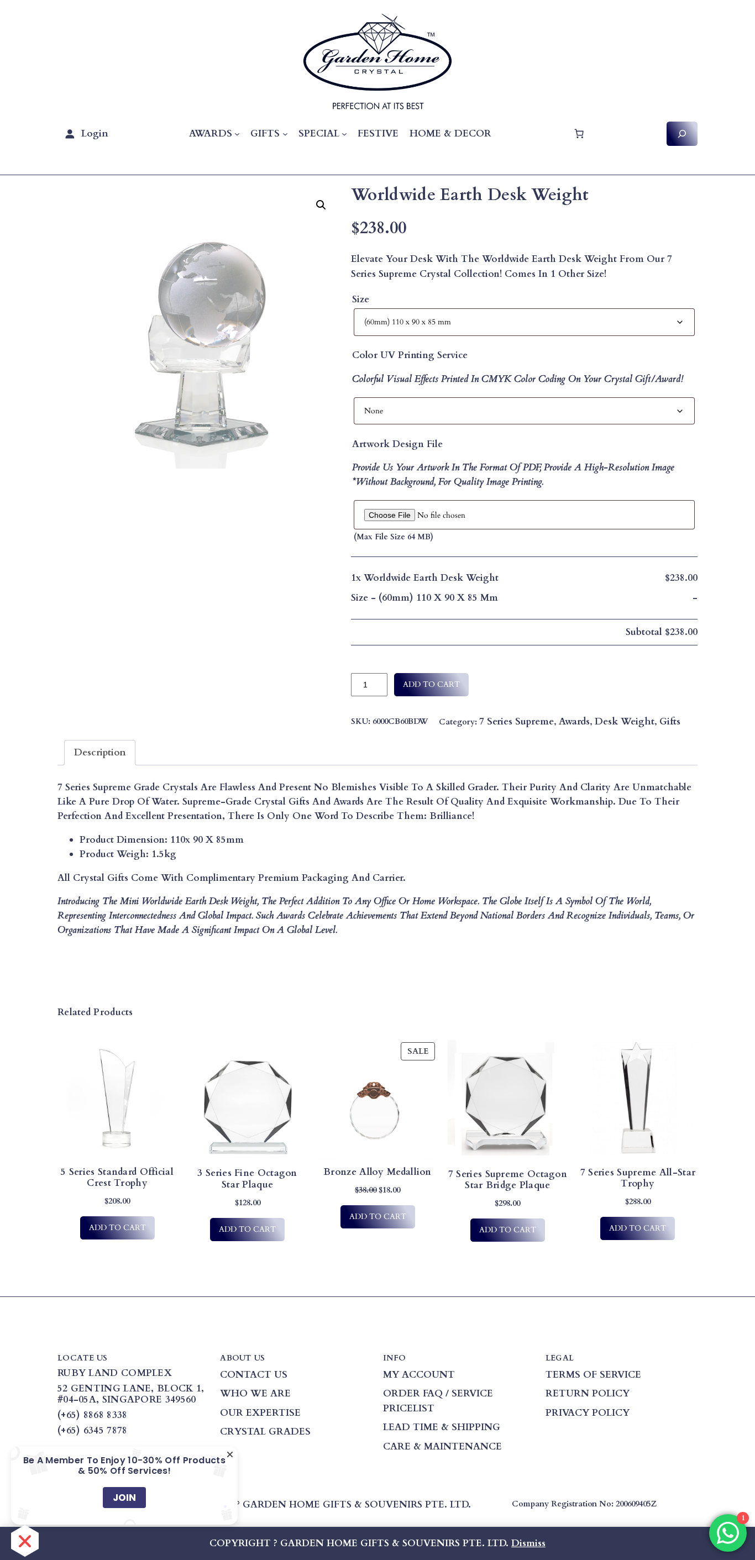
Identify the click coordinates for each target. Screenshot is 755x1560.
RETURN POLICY (588, 1393)
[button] (321, 205)
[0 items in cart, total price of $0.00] (578, 133)
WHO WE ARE (255, 1393)
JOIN (124, 1497)
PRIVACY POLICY (588, 1412)
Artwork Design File (397, 444)
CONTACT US (253, 1374)
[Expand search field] (682, 133)
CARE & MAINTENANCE (442, 1446)
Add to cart (431, 684)
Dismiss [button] (528, 1543)
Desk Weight (624, 721)
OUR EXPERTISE (260, 1412)
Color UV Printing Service (410, 355)
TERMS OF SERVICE (593, 1374)
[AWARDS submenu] (237, 133)
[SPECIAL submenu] (344, 133)
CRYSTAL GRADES (265, 1431)
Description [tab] (100, 752)
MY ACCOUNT (419, 1374)
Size (360, 299)
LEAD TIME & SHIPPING (441, 1427)
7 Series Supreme (516, 721)
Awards (574, 721)
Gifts (669, 721)
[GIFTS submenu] (285, 133)
